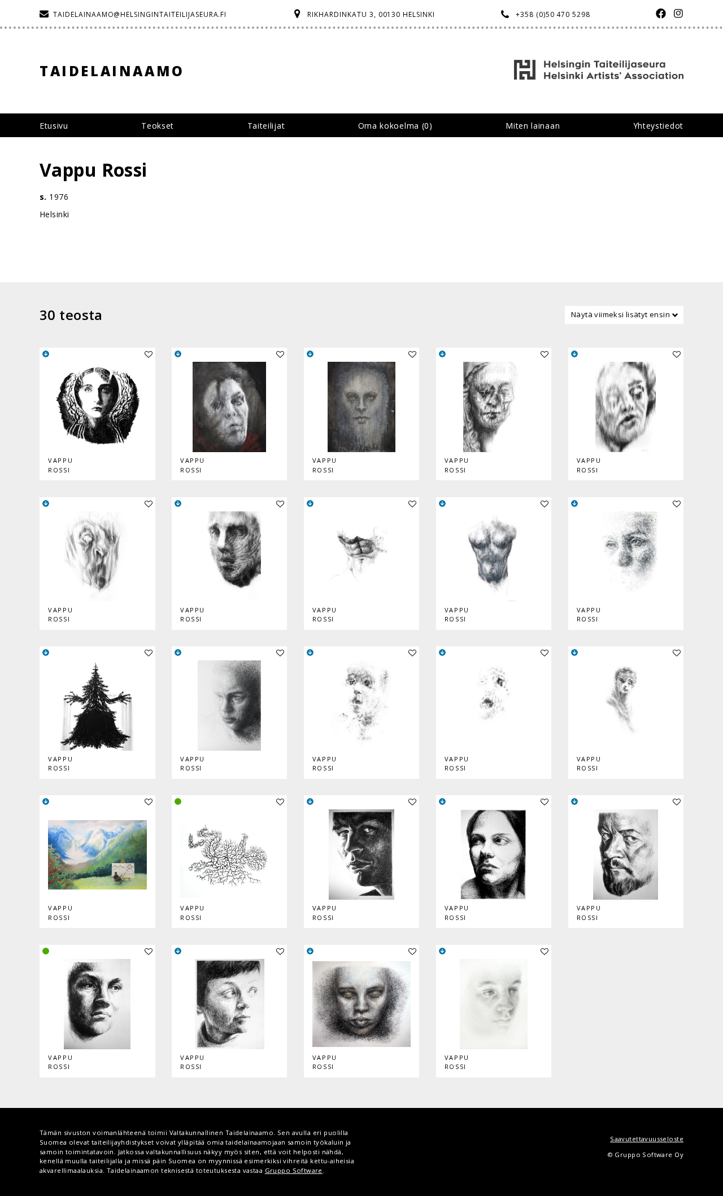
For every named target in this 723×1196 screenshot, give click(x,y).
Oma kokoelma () (395, 125)
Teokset (157, 125)
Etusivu (54, 125)
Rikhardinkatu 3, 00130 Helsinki (371, 14)
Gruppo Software (294, 1170)
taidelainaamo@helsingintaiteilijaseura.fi (140, 14)
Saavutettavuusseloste (646, 1138)
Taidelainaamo (112, 71)
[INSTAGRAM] (675, 14)
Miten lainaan (533, 125)
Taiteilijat (266, 125)
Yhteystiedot (658, 125)
